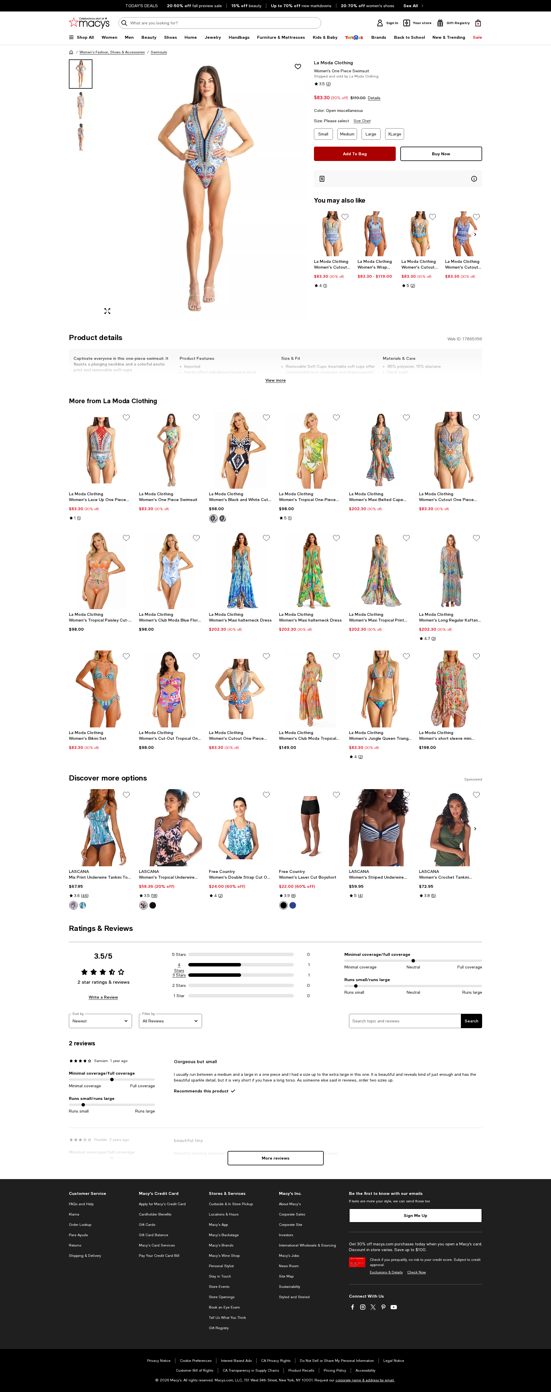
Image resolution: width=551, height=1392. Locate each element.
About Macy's (290, 1204)
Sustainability (289, 1287)
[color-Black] (222, 518)
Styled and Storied (294, 1297)
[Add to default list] (345, 216)
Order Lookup (80, 1225)
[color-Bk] (152, 905)
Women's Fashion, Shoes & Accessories (112, 52)
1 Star (179, 995)
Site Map (286, 1276)
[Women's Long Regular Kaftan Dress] (450, 570)
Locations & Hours (223, 1214)
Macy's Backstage (224, 1235)
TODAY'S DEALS (141, 5)
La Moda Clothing (333, 62)
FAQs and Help (81, 1204)
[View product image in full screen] (107, 311)
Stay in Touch (220, 1276)
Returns (75, 1245)
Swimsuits (159, 52)
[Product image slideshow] (203, 189)
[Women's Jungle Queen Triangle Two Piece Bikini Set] (380, 689)
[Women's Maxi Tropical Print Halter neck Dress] (380, 570)
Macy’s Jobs (289, 1256)
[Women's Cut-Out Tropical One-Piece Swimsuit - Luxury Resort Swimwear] (170, 689)
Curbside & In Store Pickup (231, 1204)
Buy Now (441, 153)
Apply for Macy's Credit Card (162, 1204)
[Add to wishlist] (298, 66)
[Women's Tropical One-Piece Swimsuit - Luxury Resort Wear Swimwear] (310, 450)
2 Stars (179, 985)
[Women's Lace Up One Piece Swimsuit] (100, 450)
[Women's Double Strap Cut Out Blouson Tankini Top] (240, 827)
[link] (332, 273)
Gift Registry (219, 1328)
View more (275, 380)
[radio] (213, 518)
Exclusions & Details (386, 1272)
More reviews (276, 1158)
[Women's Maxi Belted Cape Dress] (380, 450)
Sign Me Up (415, 1215)
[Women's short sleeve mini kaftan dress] (450, 689)
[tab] (80, 74)
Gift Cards (147, 1225)
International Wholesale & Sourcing (307, 1245)
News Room (289, 1266)
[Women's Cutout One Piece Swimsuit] (332, 233)
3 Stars (179, 975)
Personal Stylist (221, 1266)
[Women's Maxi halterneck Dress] (240, 570)
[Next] (475, 234)
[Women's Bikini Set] (100, 689)
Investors (286, 1235)
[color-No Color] (213, 518)
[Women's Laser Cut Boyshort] (310, 827)
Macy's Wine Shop (224, 1256)
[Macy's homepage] (71, 52)
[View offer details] (398, 178)
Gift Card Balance (153, 1235)
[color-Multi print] (143, 905)
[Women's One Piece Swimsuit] (170, 450)
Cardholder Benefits (155, 1214)
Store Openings (221, 1297)
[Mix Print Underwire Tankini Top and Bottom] (100, 827)
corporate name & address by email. (365, 1380)
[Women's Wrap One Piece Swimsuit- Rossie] (376, 233)
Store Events (219, 1287)
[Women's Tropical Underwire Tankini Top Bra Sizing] (170, 827)
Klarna (74, 1214)
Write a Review (103, 997)
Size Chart (362, 121)
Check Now (416, 1272)
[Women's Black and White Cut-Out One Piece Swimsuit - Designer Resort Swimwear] (240, 450)
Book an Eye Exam (224, 1307)
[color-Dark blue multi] (73, 905)
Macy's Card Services (157, 1245)
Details (374, 98)
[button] (188, 189)
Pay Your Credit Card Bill (159, 1256)
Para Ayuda (78, 1235)
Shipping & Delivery (85, 1256)
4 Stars (179, 965)
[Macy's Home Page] (89, 23)
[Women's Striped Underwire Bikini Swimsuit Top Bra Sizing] (380, 827)
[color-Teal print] (82, 905)
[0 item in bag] (478, 23)
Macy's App (218, 1225)
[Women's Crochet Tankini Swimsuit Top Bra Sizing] (450, 827)
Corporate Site (290, 1225)
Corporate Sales (292, 1214)
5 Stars (179, 954)
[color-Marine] (292, 905)
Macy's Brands (221, 1245)
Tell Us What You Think (227, 1318)
